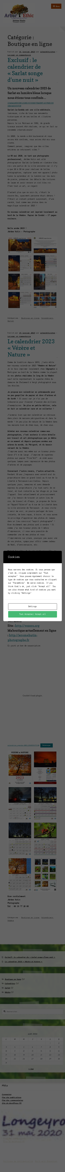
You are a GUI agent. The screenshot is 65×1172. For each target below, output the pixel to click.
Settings (32, 606)
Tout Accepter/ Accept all (32, 614)
